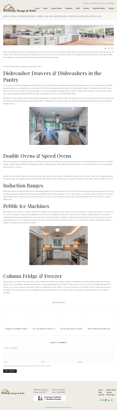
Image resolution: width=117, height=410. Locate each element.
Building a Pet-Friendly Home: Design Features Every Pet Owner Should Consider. (18, 329)
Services (86, 8)
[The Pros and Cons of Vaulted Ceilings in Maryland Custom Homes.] (72, 316)
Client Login (110, 395)
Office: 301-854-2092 (91, 3)
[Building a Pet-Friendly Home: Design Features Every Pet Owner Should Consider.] (17, 316)
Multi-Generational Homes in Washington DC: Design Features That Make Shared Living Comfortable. (100, 329)
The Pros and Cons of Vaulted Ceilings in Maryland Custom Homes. (72, 329)
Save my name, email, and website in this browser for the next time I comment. (28, 366)
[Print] (105, 48)
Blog (100, 392)
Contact (111, 8)
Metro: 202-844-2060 (107, 3)
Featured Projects (99, 8)
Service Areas (111, 390)
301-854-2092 (61, 390)
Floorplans (68, 8)
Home (37, 8)
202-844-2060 (61, 392)
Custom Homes (56, 8)
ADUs (78, 8)
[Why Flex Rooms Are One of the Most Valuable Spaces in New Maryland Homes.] (44, 316)
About (45, 8)
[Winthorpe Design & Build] (12, 391)
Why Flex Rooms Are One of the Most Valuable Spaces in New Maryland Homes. (45, 329)
